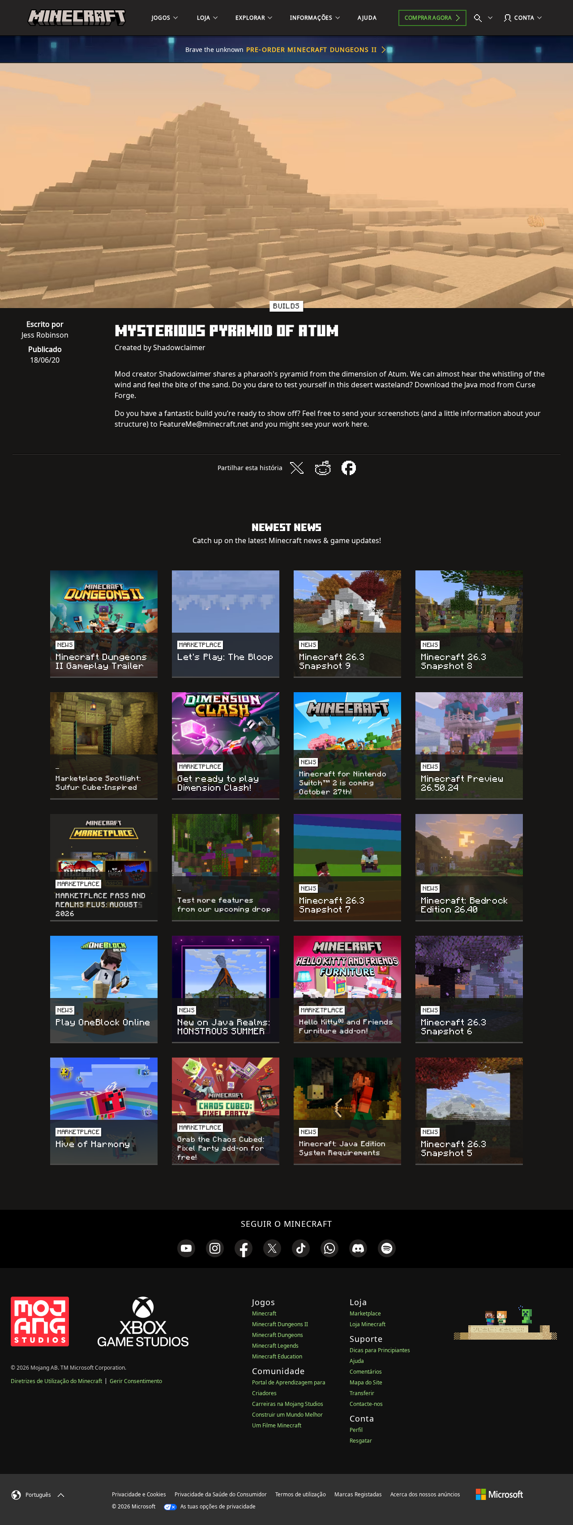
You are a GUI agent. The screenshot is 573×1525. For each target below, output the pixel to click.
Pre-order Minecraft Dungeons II (311, 49)
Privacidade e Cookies (139, 1494)
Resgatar (361, 1440)
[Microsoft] (499, 1494)
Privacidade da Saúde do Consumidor (221, 1494)
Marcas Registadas (358, 1494)
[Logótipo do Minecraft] (76, 17)
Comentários (366, 1371)
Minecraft (264, 1313)
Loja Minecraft (367, 1324)
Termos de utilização (300, 1494)
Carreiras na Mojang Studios (287, 1404)
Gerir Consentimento (136, 1381)
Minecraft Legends (275, 1345)
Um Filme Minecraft (276, 1425)
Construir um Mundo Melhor (287, 1414)
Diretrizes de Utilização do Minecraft (56, 1381)
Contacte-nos (366, 1404)
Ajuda (357, 1361)
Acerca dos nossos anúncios (425, 1494)
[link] (186, 1248)
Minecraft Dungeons (277, 1335)
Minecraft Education (277, 1356)
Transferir (362, 1393)
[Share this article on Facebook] (349, 468)
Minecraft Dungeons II (280, 1324)
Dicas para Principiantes (380, 1350)
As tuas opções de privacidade (217, 1506)
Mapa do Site (366, 1382)
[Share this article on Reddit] (323, 468)
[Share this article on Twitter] (297, 468)
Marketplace (365, 1313)
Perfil (356, 1430)
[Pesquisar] (485, 17)
